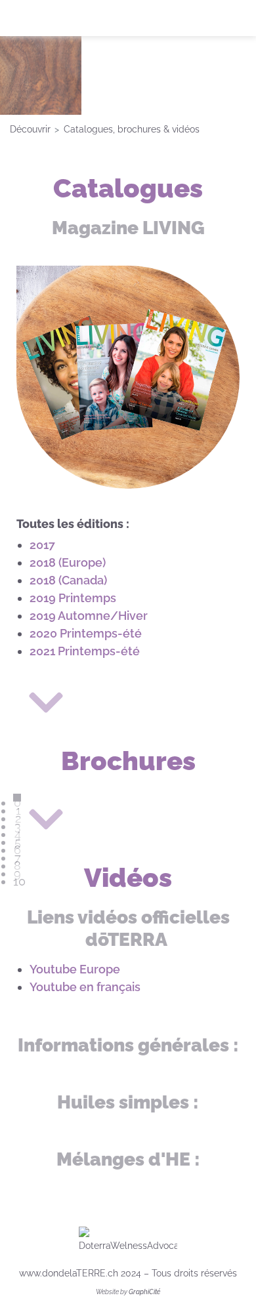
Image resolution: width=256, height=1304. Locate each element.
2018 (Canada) (68, 580)
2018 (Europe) (68, 562)
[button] (226, 1274)
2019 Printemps (73, 598)
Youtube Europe (75, 969)
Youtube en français (85, 987)
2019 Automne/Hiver (89, 615)
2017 (42, 545)
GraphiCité (144, 1291)
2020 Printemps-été (86, 633)
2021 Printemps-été (85, 651)
